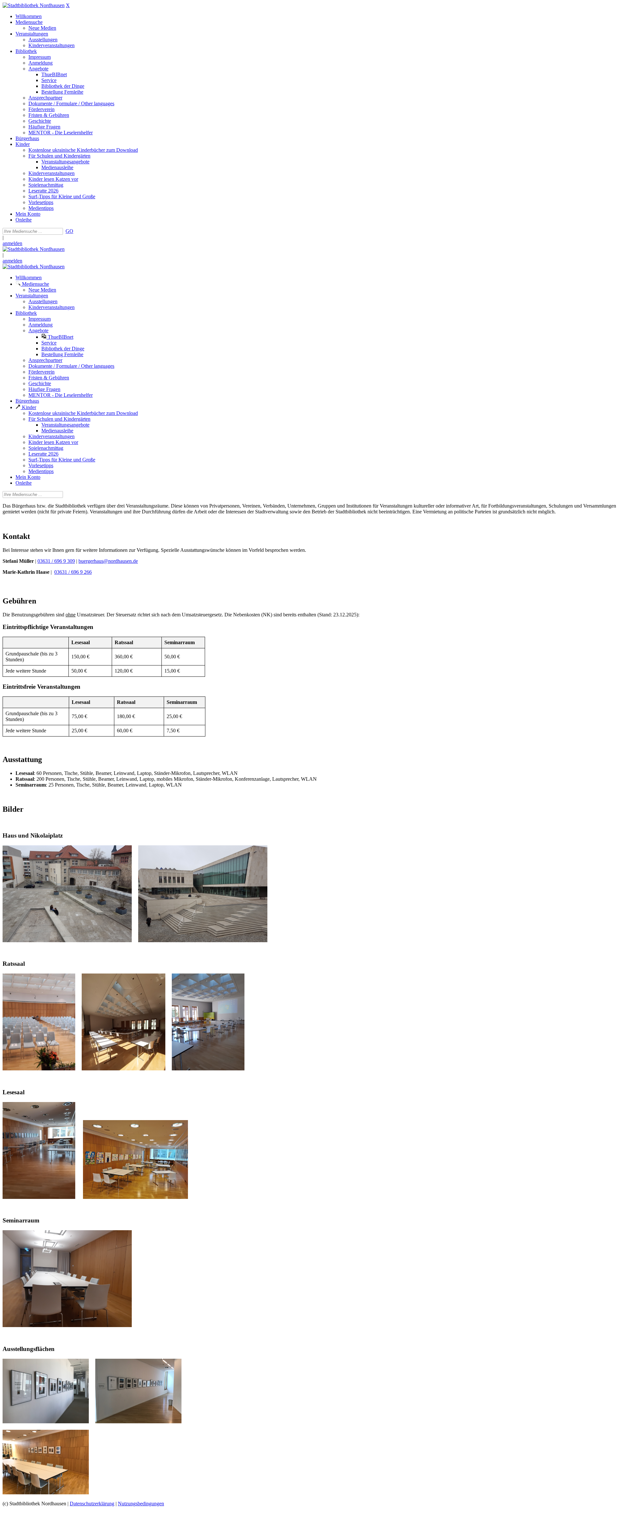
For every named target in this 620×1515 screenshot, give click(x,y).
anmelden (12, 243)
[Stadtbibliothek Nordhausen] (34, 5)
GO (69, 231)
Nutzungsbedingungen (141, 1503)
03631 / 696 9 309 (56, 561)
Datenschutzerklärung (92, 1503)
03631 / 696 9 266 (73, 572)
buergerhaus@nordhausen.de (108, 561)
